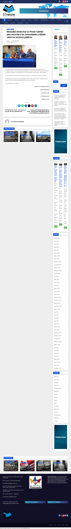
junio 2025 (56, 279)
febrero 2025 (57, 291)
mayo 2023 (56, 353)
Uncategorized (57, 415)
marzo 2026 (57, 253)
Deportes (56, 376)
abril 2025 (56, 285)
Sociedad (6, 22)
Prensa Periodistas (15, 40)
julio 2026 (56, 241)
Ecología (13, 22)
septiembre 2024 (58, 306)
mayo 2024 (56, 318)
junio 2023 (56, 350)
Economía (11, 132)
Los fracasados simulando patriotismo (55, 43)
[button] (65, 21)
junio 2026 (56, 244)
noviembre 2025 (57, 264)
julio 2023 (56, 347)
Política (8, 29)
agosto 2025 (57, 273)
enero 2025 (56, 294)
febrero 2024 (57, 326)
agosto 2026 (57, 238)
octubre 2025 (57, 267)
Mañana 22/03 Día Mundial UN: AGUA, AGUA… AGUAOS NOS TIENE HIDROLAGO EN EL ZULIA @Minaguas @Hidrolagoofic (38, 111)
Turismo (6, 135)
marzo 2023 (57, 359)
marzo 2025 (57, 288)
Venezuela (46, 135)
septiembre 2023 (58, 341)
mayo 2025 (56, 282)
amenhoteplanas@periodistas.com (10, 483)
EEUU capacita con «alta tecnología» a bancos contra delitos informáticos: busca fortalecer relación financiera (65, 176)
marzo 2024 (57, 323)
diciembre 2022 (57, 368)
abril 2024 (56, 320)
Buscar (55, 81)
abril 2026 (56, 250)
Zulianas (10, 135)
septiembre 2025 (58, 270)
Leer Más (56, 67)
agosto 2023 (57, 344)
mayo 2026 (56, 247)
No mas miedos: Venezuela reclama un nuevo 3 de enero (60, 46)
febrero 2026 (57, 255)
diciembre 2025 (57, 261)
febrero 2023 (57, 362)
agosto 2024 (57, 309)
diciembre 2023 (57, 332)
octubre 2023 (57, 338)
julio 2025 (56, 276)
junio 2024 (56, 315)
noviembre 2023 (57, 335)
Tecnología (20, 22)
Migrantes (56, 391)
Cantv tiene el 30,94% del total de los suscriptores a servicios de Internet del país (60, 109)
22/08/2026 (8, 467)
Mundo (55, 394)
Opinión (56, 397)
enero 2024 (56, 329)
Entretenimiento (7, 133)
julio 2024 (56, 312)
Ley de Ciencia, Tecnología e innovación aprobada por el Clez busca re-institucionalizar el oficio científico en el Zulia (60, 176)
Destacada (7, 132)
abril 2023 (56, 356)
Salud (26, 22)
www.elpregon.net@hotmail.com (10, 496)
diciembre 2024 (57, 297)
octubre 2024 (57, 303)
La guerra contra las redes (65, 43)
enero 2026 (56, 258)
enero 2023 (56, 365)
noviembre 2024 (57, 300)
